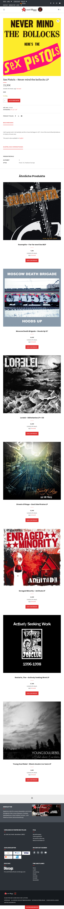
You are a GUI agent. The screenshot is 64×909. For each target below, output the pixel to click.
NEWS (4, 1)
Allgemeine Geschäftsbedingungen (21, 900)
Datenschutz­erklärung (38, 900)
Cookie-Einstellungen (52, 900)
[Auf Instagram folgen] (56, 3)
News (34, 868)
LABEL (8, 1)
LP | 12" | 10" (13, 109)
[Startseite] (32, 9)
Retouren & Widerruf (38, 840)
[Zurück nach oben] (32, 799)
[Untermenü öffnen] (21, 5)
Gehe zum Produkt (32, 260)
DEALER (23, 1)
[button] (58, 20)
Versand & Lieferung (38, 838)
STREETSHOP (17, 1)
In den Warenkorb (14, 100)
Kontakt (35, 878)
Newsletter (36, 880)
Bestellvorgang (37, 834)
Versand (18, 88)
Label (34, 870)
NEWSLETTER (12, 5)
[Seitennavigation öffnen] (7, 9)
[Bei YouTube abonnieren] (59, 3)
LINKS (17, 5)
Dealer (34, 874)
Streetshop (36, 872)
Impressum (7, 900)
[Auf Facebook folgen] (50, 3)
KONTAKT (5, 5)
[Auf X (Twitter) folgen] (53, 3)
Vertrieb (35, 876)
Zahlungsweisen (37, 836)
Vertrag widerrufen (10, 902)
